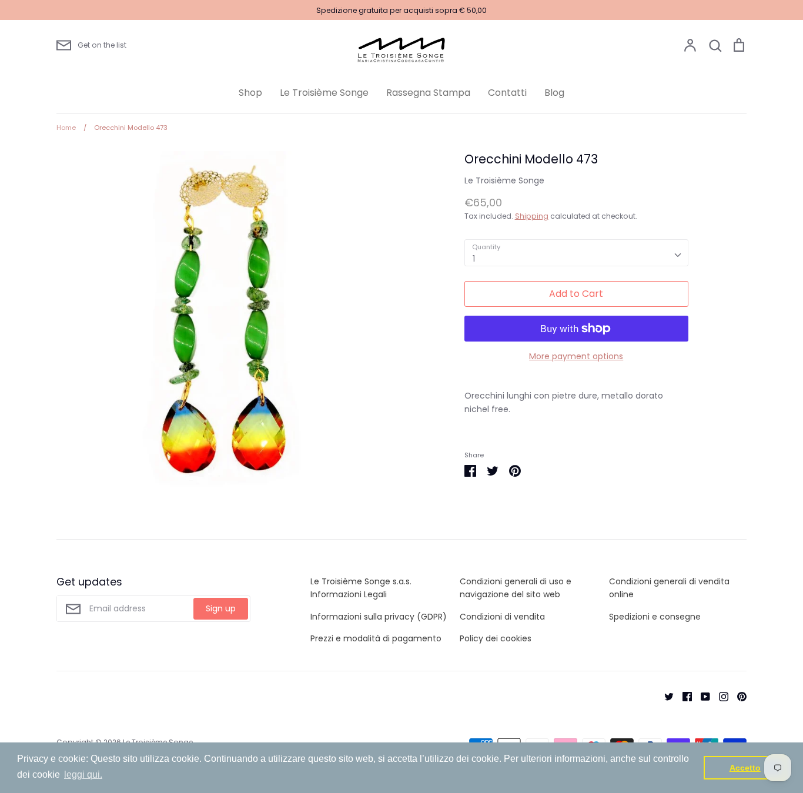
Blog (554, 92)
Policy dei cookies (495, 638)
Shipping (531, 216)
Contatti (507, 92)
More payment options (576, 356)
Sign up (221, 608)
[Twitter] (664, 695)
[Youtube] (701, 695)
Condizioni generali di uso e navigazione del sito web (515, 587)
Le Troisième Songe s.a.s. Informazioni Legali (360, 587)
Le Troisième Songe (324, 92)
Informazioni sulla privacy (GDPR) (378, 617)
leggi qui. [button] (83, 774)
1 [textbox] (474, 259)
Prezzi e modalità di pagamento (375, 638)
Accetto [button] (745, 767)
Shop (250, 92)
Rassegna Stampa (428, 92)
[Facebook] (683, 695)
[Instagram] (719, 695)
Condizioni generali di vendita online (669, 587)
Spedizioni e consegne (655, 617)
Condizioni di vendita (502, 617)
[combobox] (576, 252)
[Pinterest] (737, 695)
